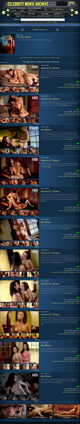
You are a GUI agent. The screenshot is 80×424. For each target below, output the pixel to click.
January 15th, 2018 (69, 332)
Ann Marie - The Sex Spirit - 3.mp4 (71, 238)
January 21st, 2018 (69, 209)
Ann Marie (46, 129)
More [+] (36, 92)
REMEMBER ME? (74, 5)
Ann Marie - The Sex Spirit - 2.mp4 (71, 392)
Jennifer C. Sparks (50, 68)
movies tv (32, 10)
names (22, 10)
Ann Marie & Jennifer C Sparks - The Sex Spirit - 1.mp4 (66, 361)
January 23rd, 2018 (69, 270)
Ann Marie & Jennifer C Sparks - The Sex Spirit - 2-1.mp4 (65, 272)
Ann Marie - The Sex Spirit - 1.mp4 (71, 149)
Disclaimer (48, 22)
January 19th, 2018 (69, 147)
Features (26, 22)
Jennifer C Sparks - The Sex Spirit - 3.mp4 (69, 210)
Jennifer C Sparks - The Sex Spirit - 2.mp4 (69, 334)
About (36, 22)
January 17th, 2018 (69, 85)
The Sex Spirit (62, 105)
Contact (41, 22)
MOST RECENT (37, 57)
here (7, 24)
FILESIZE (57, 57)
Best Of (32, 22)
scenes (13, 10)
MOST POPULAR (45, 57)
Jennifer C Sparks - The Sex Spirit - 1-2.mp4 (69, 114)
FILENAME (52, 57)
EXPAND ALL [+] (3, 62)
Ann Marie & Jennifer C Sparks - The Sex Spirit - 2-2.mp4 (65, 303)
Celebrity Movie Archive (27, 4)
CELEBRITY (30, 57)
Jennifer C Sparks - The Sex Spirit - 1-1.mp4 (69, 87)
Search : (17, 19)
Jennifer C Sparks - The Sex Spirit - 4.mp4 (69, 176)
